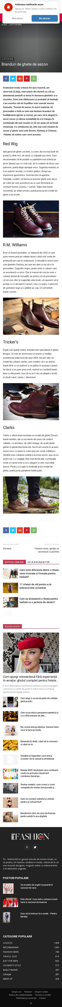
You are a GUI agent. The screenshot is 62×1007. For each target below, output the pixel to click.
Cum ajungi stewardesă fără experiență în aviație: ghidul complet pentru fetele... (30, 678)
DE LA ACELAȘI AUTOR (39, 562)
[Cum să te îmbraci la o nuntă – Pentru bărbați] (6, 917)
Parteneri (28, 992)
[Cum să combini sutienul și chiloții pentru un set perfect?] (10, 802)
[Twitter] (35, 847)
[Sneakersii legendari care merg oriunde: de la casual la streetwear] (10, 759)
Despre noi (16, 992)
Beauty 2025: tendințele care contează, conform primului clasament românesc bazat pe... (39, 773)
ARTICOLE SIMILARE (14, 562)
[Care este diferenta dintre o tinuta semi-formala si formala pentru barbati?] (10, 573)
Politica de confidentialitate (20, 995)
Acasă (4, 24)
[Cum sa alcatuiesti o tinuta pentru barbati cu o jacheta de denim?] (10, 602)
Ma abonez (44, 18)
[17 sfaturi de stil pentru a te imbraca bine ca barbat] (10, 588)
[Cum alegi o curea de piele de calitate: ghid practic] (10, 702)
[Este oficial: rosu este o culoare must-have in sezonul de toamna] (10, 902)
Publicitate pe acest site (26, 998)
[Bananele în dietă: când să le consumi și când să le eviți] (10, 745)
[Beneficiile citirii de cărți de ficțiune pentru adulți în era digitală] (10, 817)
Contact (42, 998)
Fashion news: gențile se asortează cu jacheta (47, 550)
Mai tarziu (17, 18)
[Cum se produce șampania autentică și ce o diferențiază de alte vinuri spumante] (10, 716)
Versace (7, 548)
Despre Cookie (41, 992)
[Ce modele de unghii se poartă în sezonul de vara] (8, 888)
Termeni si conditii (43, 995)
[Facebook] (27, 847)
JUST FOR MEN (16, 24)
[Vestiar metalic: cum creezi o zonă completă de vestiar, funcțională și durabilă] (10, 788)
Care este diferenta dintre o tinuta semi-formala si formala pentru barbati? (39, 573)
